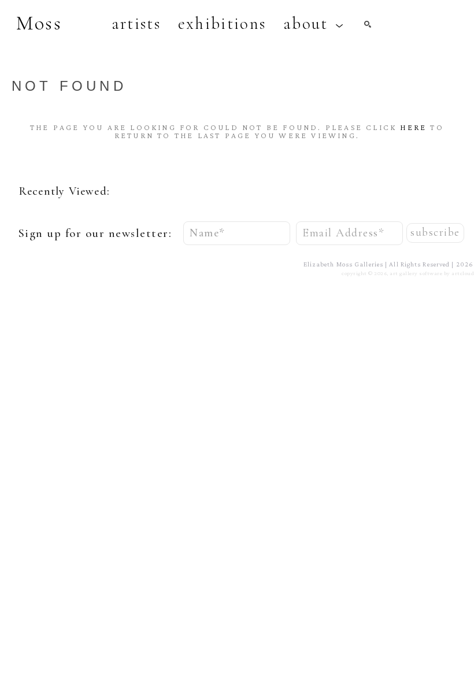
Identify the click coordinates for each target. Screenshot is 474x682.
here (413, 127)
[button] (313, 23)
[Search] (367, 24)
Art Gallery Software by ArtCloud (432, 273)
